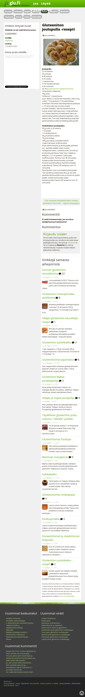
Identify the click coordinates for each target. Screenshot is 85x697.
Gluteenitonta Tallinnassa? (15, 635)
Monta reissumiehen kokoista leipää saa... (21, 658)
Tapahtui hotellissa (12, 625)
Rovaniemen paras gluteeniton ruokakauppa (57, 630)
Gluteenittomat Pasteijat (56, 439)
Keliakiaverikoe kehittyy (14, 628)
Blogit (27, 11)
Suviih (48, 384)
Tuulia (48, 346)
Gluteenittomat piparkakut (58, 359)
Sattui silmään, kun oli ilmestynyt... (18, 653)
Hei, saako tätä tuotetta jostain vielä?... (20, 672)
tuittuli (49, 301)
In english (55, 683)
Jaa (36, 3)
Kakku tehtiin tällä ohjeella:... (16, 660)
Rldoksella (9, 630)
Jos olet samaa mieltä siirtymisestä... (19, 663)
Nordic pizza (45, 621)
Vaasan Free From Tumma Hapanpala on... (21, 651)
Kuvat (18, 17)
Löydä (46, 3)
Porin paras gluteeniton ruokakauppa (54, 637)
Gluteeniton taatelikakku (56, 342)
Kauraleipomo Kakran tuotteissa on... (19, 667)
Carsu (48, 422)
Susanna (49, 363)
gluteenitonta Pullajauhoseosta (60, 88)
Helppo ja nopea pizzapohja (58, 398)
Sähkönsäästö (76, 683)
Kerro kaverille (34, 683)
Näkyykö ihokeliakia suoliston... (17, 632)
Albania (8, 639)
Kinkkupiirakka (51, 519)
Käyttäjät (36, 17)
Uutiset (18, 683)
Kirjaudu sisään (55, 234)
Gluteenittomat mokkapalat (58, 494)
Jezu (48, 277)
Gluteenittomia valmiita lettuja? (17, 637)
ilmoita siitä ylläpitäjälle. (67, 596)
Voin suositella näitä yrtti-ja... (16, 665)
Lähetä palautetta (64, 683)
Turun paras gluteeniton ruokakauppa (54, 632)
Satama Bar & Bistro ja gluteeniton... (54, 628)
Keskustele (42, 9)
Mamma (49, 478)
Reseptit (54, 11)
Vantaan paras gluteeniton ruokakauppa (55, 635)
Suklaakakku (49, 474)
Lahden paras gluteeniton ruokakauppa (55, 639)
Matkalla (64, 11)
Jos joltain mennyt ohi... (14, 670)
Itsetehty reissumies (13, 618)
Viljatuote (9, 40)
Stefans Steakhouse (48, 618)
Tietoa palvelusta (9, 683)
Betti (48, 401)
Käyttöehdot (25, 683)
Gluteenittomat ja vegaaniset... (52, 625)
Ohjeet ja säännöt (45, 683)
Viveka (49, 461)
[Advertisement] (61, 190)
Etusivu (8, 11)
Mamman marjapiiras (55, 457)
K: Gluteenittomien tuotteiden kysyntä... (20, 623)
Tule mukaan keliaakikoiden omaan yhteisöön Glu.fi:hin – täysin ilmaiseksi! (61, 202)
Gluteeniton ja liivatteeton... (51, 623)
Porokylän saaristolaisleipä (15, 621)
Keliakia (18, 11)
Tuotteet (9, 17)
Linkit (27, 17)
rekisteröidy (72, 242)
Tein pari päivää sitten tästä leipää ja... (19, 656)
